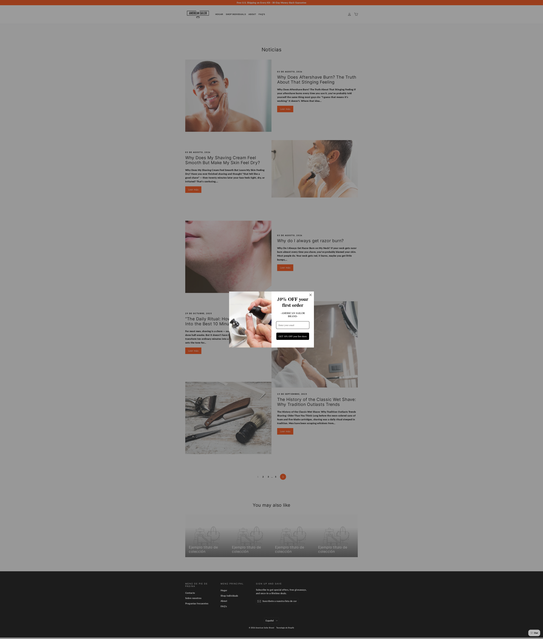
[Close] (310, 293)
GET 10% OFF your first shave (293, 336)
